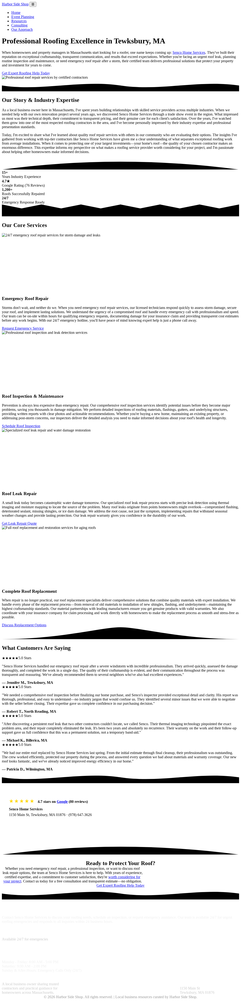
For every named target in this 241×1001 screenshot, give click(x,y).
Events (135, 988)
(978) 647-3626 (80, 815)
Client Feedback (145, 984)
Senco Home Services (189, 52)
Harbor (15, 4)
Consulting (19, 25)
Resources (19, 21)
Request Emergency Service (23, 328)
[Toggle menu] (33, 4)
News (124, 988)
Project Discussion (75, 988)
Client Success (100, 988)
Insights (126, 984)
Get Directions (25, 824)
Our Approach (22, 29)
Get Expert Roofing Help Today (26, 73)
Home (15, 13)
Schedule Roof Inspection (21, 426)
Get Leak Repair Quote (19, 523)
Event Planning (22, 17)
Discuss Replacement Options (24, 625)
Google (62, 802)
